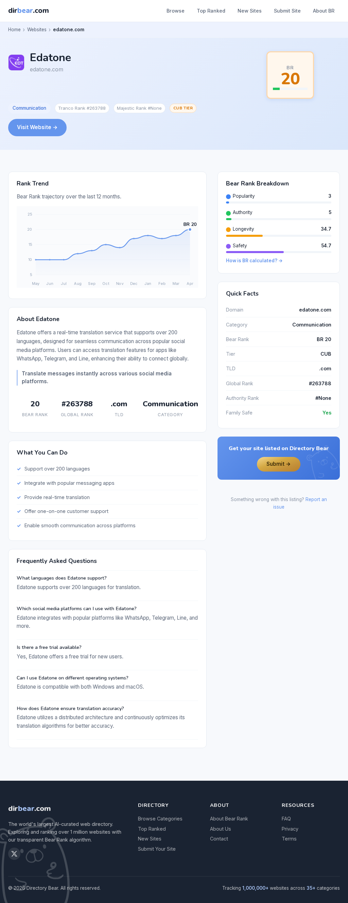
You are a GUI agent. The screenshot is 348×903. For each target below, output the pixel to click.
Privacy (290, 829)
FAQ (286, 818)
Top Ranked (211, 11)
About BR (323, 11)
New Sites (250, 11)
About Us (220, 829)
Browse (176, 11)
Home (14, 29)
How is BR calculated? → (254, 260)
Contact (219, 839)
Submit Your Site (157, 849)
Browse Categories (160, 818)
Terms (289, 839)
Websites (37, 29)
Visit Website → (37, 127)
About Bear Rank (229, 818)
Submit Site (287, 11)
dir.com (29, 808)
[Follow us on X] (14, 854)
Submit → (278, 464)
